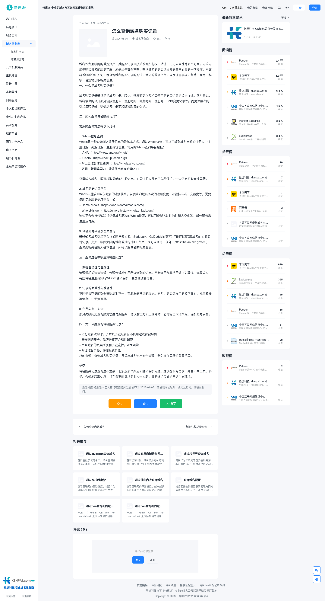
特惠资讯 (11, 27)
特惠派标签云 (188, 585)
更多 (285, 17)
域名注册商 (17, 59)
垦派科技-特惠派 (92, 387)
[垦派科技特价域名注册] (19, 582)
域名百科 (11, 35)
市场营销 (11, 92)
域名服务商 (13, 44)
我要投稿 (26, 596)
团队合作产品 (14, 141)
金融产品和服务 (16, 166)
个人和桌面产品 (16, 108)
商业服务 (11, 125)
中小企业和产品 (16, 117)
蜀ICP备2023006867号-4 (193, 596)
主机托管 (11, 75)
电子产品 (11, 150)
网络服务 (11, 100)
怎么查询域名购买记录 (118, 387)
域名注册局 (17, 51)
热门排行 (11, 19)
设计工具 (11, 83)
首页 (92, 22)
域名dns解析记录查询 (212, 585)
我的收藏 (10, 596)
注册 (299, 7)
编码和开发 (13, 158)
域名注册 (171, 585)
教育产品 (11, 133)
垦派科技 (156, 585)
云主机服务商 (14, 67)
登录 (314, 7)
